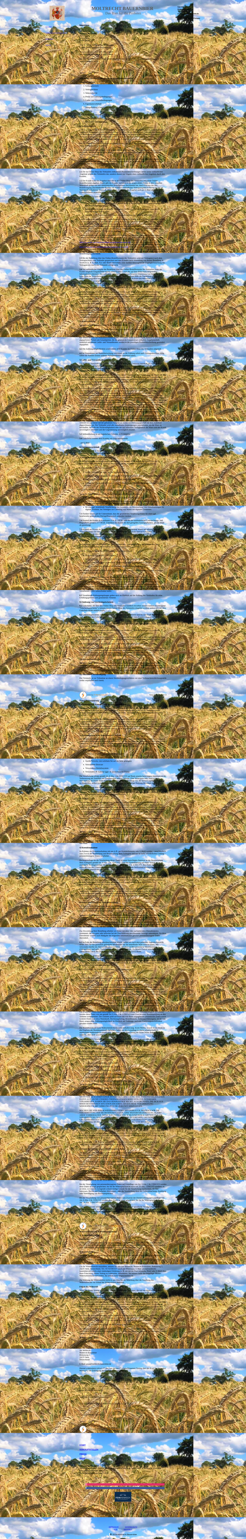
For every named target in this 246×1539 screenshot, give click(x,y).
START (82, 1445)
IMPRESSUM (114, 1527)
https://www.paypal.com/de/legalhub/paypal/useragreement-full (104, 242)
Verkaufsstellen (55, 33)
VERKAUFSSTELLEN (88, 1450)
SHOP (82, 1459)
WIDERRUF (128, 1529)
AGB (115, 1529)
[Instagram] (86, 1484)
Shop (48, 45)
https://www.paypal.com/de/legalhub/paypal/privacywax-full (103, 247)
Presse (49, 39)
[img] (57, 13)
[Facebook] (85, 1488)
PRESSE (83, 1454)
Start (48, 27)
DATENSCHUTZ (131, 1527)
